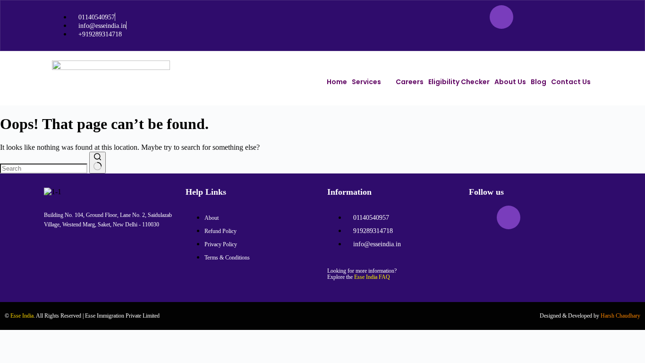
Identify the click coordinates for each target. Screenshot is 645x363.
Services (366, 81)
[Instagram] (501, 17)
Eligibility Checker (459, 81)
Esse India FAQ (372, 277)
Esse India (22, 315)
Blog (538, 81)
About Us (510, 81)
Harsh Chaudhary (620, 315)
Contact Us (571, 81)
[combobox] (43, 168)
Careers (410, 81)
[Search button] (97, 162)
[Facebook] (473, 17)
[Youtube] (557, 17)
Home (337, 81)
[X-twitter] (529, 17)
